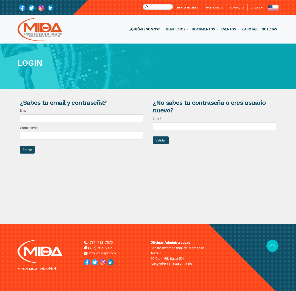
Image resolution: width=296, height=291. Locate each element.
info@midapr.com (102, 253)
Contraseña (29, 128)
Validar (160, 140)
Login (258, 7)
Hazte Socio (214, 7)
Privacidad (48, 269)
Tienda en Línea (187, 7)
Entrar (27, 150)
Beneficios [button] (176, 29)
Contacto (237, 7)
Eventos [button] (229, 29)
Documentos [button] (204, 29)
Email (24, 110)
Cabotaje (250, 29)
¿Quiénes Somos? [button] (144, 29)
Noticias (269, 29)
